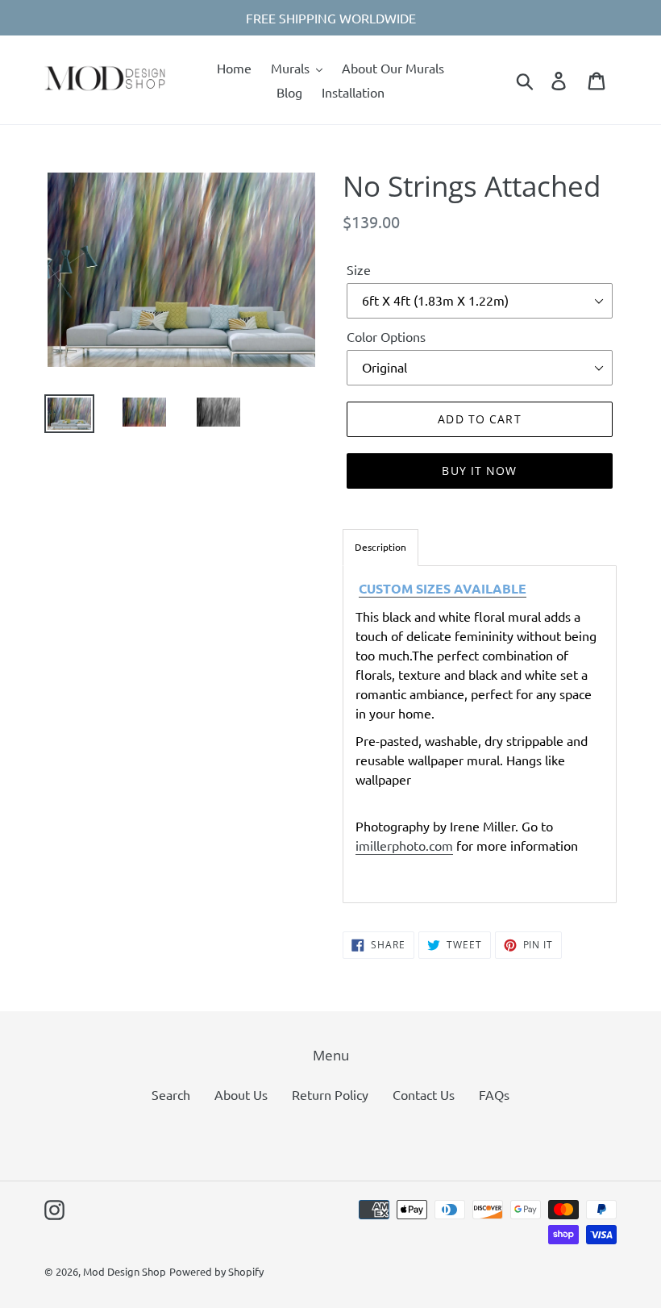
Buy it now (479, 470)
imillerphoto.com (404, 845)
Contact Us (424, 1094)
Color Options (386, 336)
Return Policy (330, 1094)
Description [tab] (380, 546)
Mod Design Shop (124, 1271)
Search (171, 1094)
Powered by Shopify (216, 1271)
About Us (241, 1094)
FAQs (494, 1094)
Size (359, 269)
